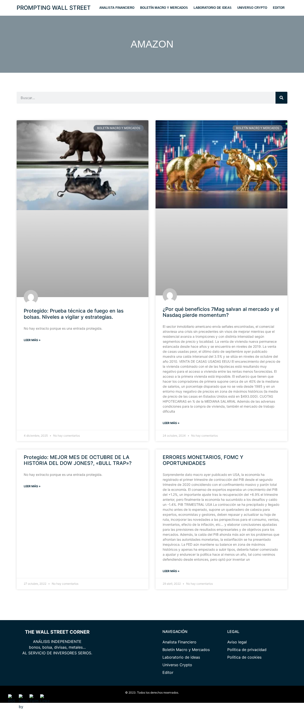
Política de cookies (244, 657)
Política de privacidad (246, 649)
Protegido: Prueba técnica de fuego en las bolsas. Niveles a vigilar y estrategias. (74, 314)
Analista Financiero (116, 8)
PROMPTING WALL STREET (54, 7)
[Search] (281, 98)
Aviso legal (237, 642)
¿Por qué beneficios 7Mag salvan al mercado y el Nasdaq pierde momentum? (221, 312)
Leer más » (32, 340)
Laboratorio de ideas (213, 8)
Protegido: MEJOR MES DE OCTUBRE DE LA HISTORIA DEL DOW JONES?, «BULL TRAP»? (78, 460)
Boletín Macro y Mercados (164, 8)
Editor (279, 8)
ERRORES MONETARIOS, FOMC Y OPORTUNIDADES (203, 460)
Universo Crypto (252, 8)
